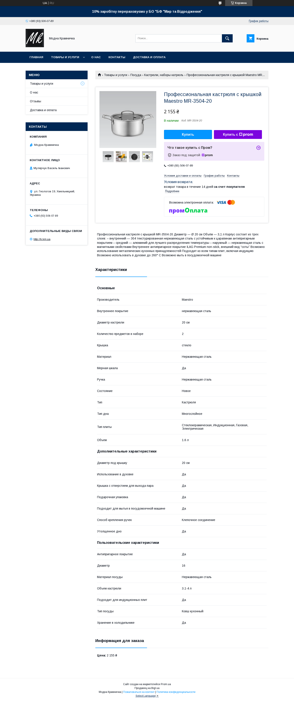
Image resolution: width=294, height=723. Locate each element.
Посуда (135, 75)
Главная (36, 57)
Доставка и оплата (149, 57)
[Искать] (227, 38)
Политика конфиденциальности (175, 691)
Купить (188, 134)
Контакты (116, 57)
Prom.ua (166, 684)
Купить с (230, 134)
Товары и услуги (65, 57)
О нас (96, 57)
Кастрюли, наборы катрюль (163, 75)
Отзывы (35, 101)
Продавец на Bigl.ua (147, 688)
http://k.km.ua (42, 239)
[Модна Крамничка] (35, 46)
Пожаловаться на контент (139, 691)
